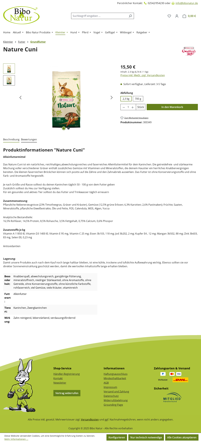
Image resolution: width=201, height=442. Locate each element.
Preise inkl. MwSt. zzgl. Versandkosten (142, 75)
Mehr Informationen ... (16, 439)
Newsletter (59, 382)
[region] (58, 97)
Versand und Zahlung (116, 391)
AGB (106, 382)
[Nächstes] (111, 97)
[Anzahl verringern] (123, 107)
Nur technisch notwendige (146, 437)
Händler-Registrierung (66, 374)
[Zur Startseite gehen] (21, 15)
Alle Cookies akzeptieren (181, 437)
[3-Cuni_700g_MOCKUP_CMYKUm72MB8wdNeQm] (66, 97)
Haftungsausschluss (116, 374)
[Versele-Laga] (189, 51)
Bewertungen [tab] (29, 139)
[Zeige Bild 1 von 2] (63, 128)
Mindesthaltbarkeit (115, 378)
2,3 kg (126, 98)
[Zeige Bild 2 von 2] (68, 128)
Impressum (110, 387)
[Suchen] (130, 16)
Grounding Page (113, 404)
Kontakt (58, 378)
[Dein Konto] (177, 16)
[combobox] (99, 16)
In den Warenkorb (172, 107)
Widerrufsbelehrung (116, 400)
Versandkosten (90, 419)
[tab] (11, 139)
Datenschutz (111, 396)
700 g (138, 98)
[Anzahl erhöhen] (132, 107)
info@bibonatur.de (187, 3)
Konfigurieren (117, 437)
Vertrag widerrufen (66, 393)
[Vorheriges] (20, 97)
